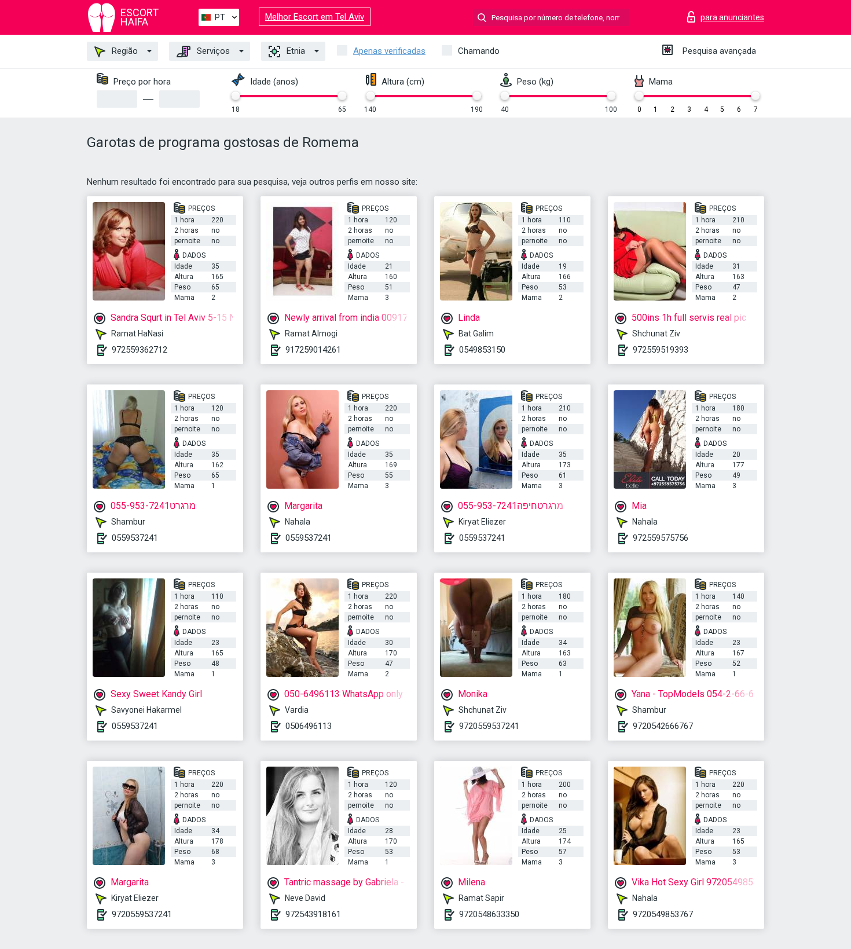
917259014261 (313, 350)
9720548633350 (489, 914)
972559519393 (660, 350)
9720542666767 (663, 726)
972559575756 (660, 538)
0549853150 (482, 350)
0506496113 (308, 726)
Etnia (294, 51)
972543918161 (313, 914)
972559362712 (139, 350)
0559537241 (135, 538)
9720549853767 (663, 914)
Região (123, 51)
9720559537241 (489, 726)
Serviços (212, 51)
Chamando (479, 51)
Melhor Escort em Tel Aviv (314, 17)
